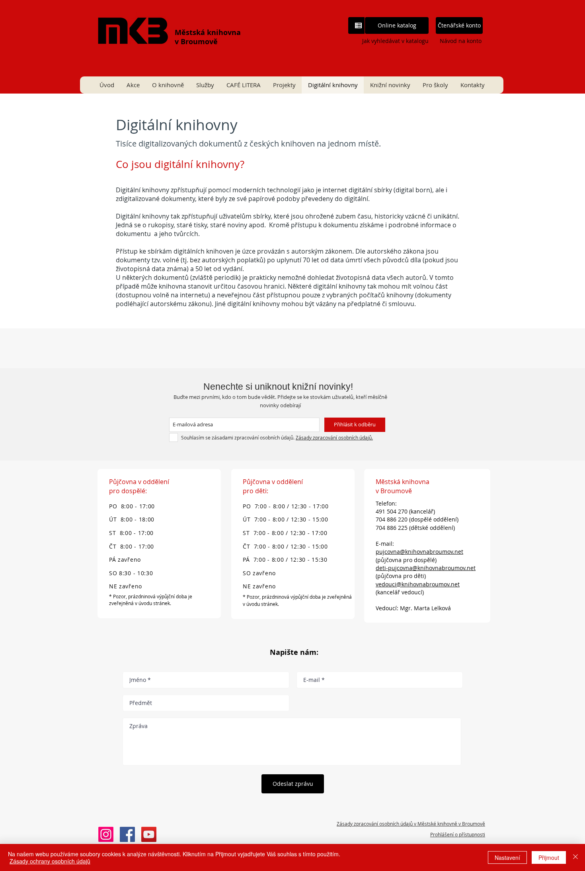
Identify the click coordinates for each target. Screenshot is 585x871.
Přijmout (548, 857)
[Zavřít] (575, 857)
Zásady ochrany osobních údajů (50, 861)
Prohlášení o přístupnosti (457, 834)
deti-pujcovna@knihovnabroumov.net (426, 568)
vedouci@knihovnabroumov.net (418, 584)
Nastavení (507, 857)
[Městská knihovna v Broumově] (127, 834)
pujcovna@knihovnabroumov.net (419, 551)
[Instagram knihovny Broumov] (105, 834)
